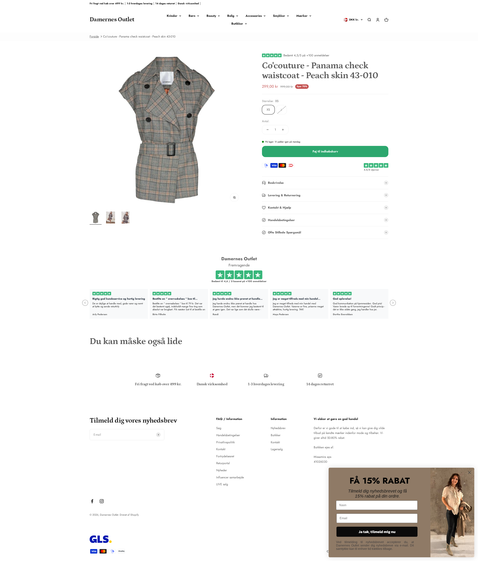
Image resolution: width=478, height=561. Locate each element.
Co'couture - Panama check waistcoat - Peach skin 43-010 (139, 36)
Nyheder (221, 470)
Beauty (211, 16)
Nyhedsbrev (278, 428)
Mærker (302, 16)
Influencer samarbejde (230, 477)
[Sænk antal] (267, 129)
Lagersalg (277, 449)
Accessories (254, 16)
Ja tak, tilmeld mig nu (377, 532)
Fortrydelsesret (225, 456)
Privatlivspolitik (225, 442)
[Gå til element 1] (96, 218)
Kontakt (220, 449)
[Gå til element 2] (111, 218)
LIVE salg (222, 484)
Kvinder (172, 16)
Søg (218, 428)
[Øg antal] (282, 129)
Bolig (230, 16)
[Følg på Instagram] (101, 501)
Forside (94, 36)
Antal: (265, 121)
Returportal (223, 463)
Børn (192, 16)
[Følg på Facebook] (92, 501)
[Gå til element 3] (125, 218)
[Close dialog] (469, 472)
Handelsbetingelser (228, 435)
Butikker (237, 23)
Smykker (279, 16)
